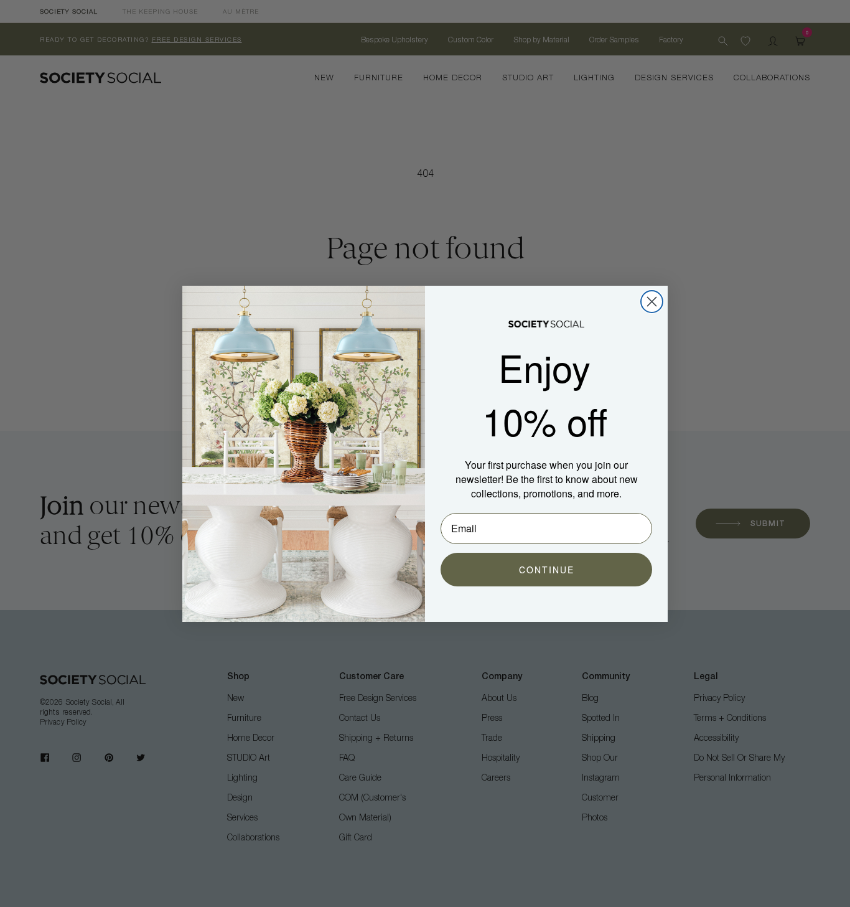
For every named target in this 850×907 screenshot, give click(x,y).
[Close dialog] (652, 302)
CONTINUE (546, 569)
